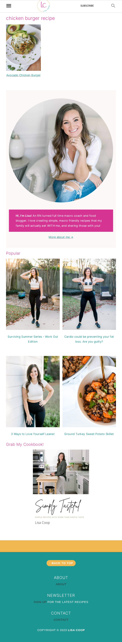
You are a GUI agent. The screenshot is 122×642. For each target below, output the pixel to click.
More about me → (61, 237)
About (61, 584)
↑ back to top (61, 563)
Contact (61, 619)
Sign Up (40, 602)
